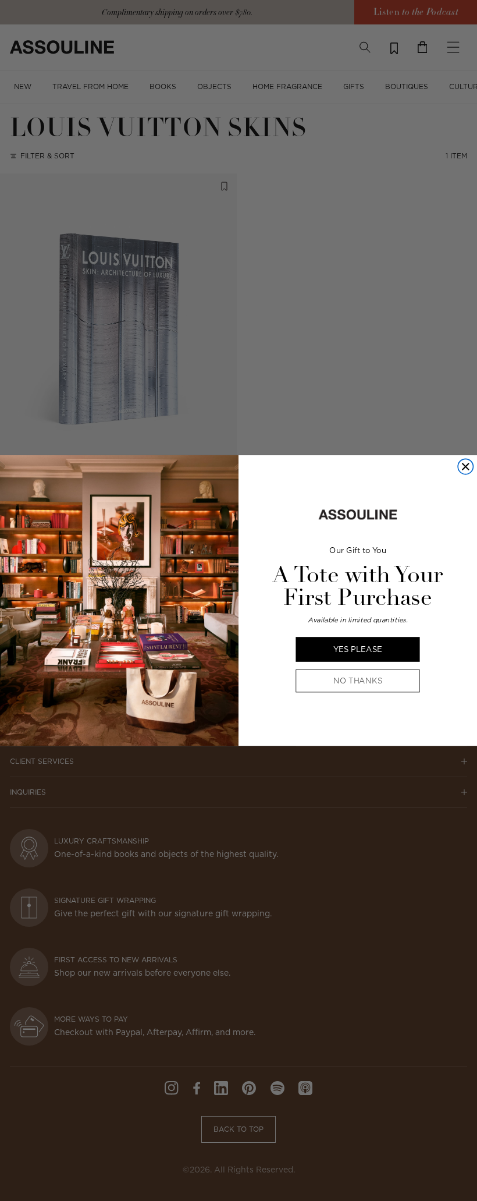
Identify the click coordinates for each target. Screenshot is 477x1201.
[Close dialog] (465, 466)
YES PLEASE (357, 649)
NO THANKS (357, 681)
